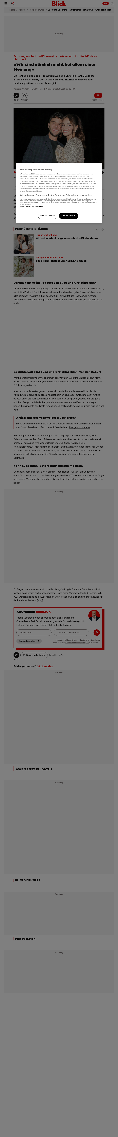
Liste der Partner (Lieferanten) (31, 207)
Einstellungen (47, 215)
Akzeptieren (69, 215)
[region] (59, 193)
